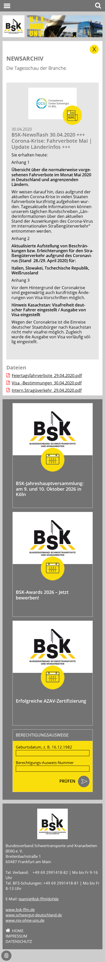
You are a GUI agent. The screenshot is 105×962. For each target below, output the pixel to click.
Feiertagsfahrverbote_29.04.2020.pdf (47, 375)
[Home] (13, 26)
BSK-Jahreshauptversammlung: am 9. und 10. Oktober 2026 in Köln (50, 488)
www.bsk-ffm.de (20, 909)
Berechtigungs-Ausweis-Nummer (45, 762)
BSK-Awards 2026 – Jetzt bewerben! (42, 595)
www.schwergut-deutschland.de (34, 914)
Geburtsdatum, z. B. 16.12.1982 (44, 747)
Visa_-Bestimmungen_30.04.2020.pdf (47, 383)
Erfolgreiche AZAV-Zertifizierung (51, 701)
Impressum (16, 936)
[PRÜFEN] (83, 782)
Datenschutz (19, 941)
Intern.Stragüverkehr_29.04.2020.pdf (47, 390)
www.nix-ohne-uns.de (25, 920)
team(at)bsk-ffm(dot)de (39, 898)
